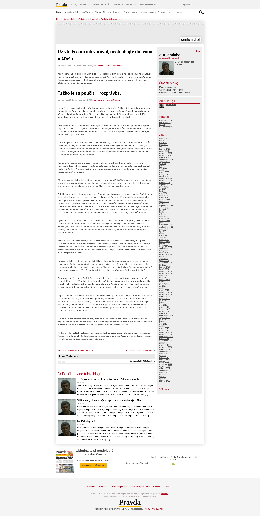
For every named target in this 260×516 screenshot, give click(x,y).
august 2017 (164, 284)
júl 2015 (162, 320)
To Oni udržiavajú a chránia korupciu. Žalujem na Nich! (108, 379)
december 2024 (165, 178)
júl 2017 (162, 286)
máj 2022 (163, 235)
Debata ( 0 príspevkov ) (69, 356)
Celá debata (135, 361)
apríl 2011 (163, 379)
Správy (74, 5)
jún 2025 (163, 166)
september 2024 (166, 185)
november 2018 (165, 273)
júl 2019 (162, 265)
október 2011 (164, 368)
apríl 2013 (163, 343)
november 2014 (165, 334)
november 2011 (165, 366)
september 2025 (166, 159)
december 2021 (165, 246)
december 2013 (165, 341)
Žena (110, 5)
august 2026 (164, 138)
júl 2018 (162, 278)
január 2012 (164, 362)
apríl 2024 (163, 195)
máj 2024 (163, 193)
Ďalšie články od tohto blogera (81, 373)
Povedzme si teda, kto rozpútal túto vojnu (76, 351)
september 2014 (166, 337)
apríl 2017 (163, 288)
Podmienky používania (140, 487)
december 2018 (165, 271)
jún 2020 (163, 256)
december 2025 (165, 153)
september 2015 (166, 315)
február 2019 (164, 267)
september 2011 (166, 370)
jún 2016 (163, 303)
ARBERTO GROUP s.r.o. (155, 509)
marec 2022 (164, 240)
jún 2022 (163, 233)
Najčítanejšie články (91, 12)
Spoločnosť (118, 65)
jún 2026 (163, 140)
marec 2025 (164, 172)
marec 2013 (164, 345)
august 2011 (164, 372)
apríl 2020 (163, 259)
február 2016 (164, 309)
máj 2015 (163, 324)
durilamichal (69, 19)
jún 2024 (163, 191)
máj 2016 (163, 305)
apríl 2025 (163, 170)
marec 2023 (164, 218)
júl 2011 (162, 375)
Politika (108, 65)
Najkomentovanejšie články (116, 12)
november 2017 (165, 282)
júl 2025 (162, 164)
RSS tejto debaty (148, 361)
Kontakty (91, 487)
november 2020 (165, 254)
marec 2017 (164, 290)
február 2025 (164, 174)
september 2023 (166, 206)
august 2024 (164, 187)
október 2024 (164, 183)
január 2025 (164, 176)
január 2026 (164, 151)
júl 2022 (162, 231)
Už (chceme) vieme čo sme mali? (139, 351)
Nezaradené (164, 123)
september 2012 (166, 351)
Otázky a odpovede (118, 487)
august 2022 (164, 229)
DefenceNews (151, 5)
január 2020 (164, 261)
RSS (198, 51)
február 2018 (164, 280)
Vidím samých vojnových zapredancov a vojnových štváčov (111, 400)
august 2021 (164, 250)
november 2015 (165, 311)
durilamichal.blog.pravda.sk (169, 58)
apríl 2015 (163, 326)
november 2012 (165, 347)
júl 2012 (162, 356)
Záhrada (125, 5)
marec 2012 (164, 358)
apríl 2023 (163, 216)
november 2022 (165, 225)
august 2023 (164, 208)
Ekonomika (164, 120)
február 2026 (164, 149)
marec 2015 (164, 328)
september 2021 (166, 248)
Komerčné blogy (157, 12)
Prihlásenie (197, 5)
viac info (164, 494)
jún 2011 (162, 377)
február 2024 (164, 200)
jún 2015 (163, 322)
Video (141, 5)
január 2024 (164, 202)
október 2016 (164, 297)
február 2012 (164, 360)
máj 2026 (163, 143)
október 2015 (164, 313)
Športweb (82, 5)
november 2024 (165, 181)
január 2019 (164, 269)
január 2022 (164, 244)
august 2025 (164, 162)
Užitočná (134, 5)
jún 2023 (163, 212)
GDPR (166, 487)
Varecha (117, 5)
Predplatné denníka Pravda (93, 465)
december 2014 (165, 332)
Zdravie (103, 5)
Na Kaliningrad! (86, 421)
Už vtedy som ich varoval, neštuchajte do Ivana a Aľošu (100, 19)
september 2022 (166, 227)
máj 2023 (163, 214)
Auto (90, 5)
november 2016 (165, 294)
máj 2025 (163, 168)
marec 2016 (164, 307)
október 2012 (164, 349)
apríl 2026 (163, 145)
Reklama (102, 487)
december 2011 (165, 364)
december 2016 (165, 292)
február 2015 (164, 330)
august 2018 (164, 275)
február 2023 (164, 221)
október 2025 (164, 157)
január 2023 (164, 223)
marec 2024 (164, 197)
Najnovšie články (71, 12)
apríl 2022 (163, 237)
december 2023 (165, 204)
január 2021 (164, 252)
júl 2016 (162, 301)
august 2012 (164, 353)
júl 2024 (162, 189)
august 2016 (164, 299)
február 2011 (164, 381)
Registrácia (186, 5)
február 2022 (164, 242)
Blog (58, 12)
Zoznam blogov (139, 12)
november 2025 (165, 155)
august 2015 (164, 318)
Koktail (96, 5)
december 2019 (165, 263)
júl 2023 (162, 210)
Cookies (156, 487)
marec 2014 (164, 339)
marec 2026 (164, 147)
